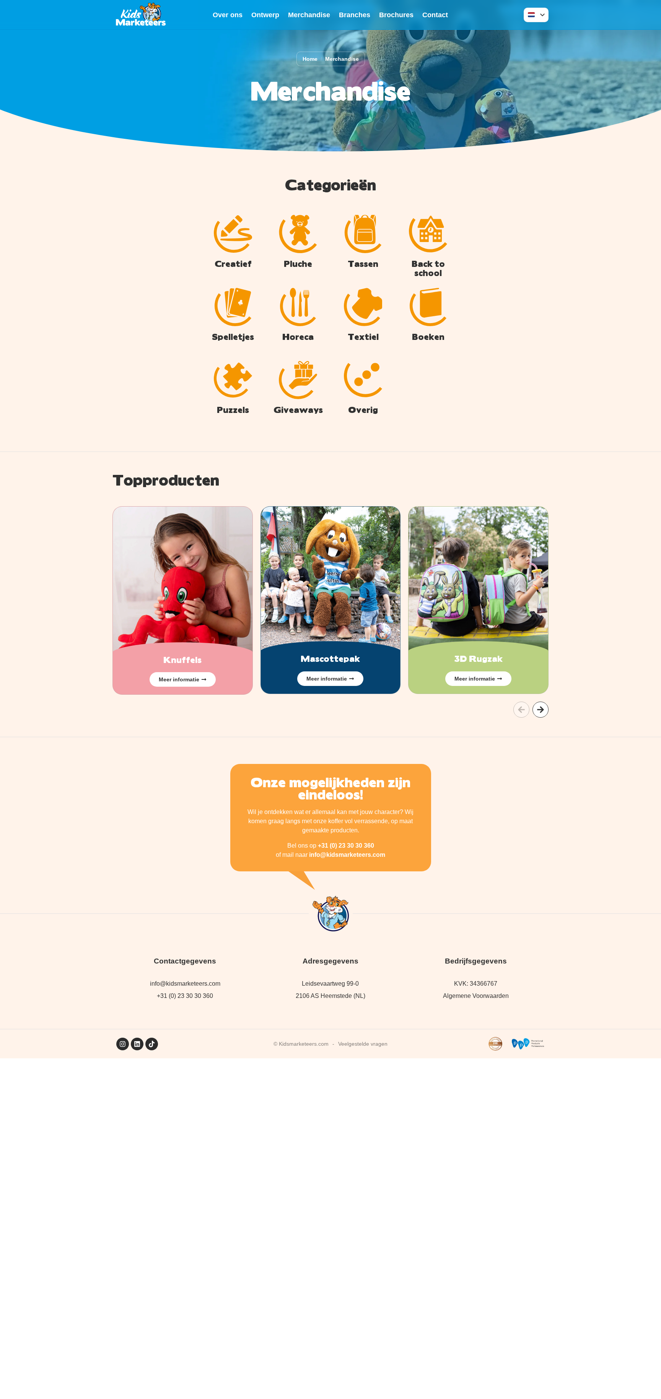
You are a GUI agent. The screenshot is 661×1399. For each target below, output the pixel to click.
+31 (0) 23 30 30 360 (346, 845)
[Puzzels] (233, 380)
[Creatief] (233, 234)
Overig (363, 409)
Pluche (298, 263)
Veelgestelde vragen (362, 1044)
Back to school (428, 268)
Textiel (363, 336)
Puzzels (233, 409)
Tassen (363, 263)
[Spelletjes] (233, 307)
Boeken (428, 336)
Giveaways (298, 409)
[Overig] (363, 380)
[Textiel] (363, 307)
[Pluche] (298, 234)
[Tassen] (363, 234)
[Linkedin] (137, 1044)
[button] (521, 710)
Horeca (298, 336)
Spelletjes (233, 336)
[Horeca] (298, 307)
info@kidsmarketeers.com (347, 854)
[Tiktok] (151, 1044)
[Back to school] (428, 234)
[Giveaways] (298, 380)
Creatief (233, 263)
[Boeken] (428, 307)
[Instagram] (122, 1044)
